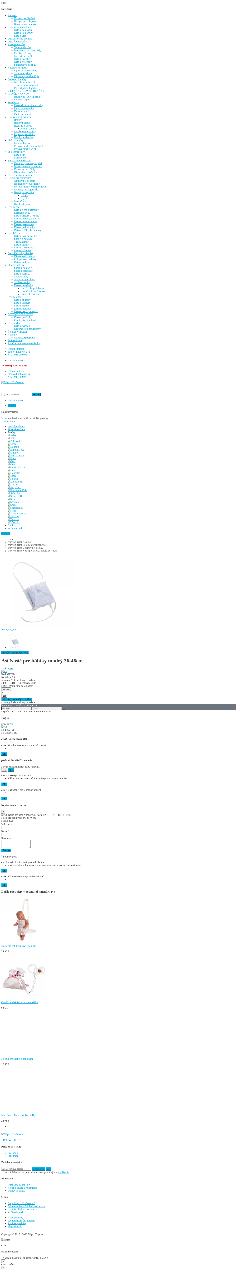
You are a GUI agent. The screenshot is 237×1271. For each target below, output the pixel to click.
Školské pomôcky (23, 267)
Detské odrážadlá (23, 30)
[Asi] (11, 438)
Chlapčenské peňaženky (33, 291)
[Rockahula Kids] (17, 490)
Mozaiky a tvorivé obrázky (28, 50)
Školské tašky (21, 276)
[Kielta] (12, 475)
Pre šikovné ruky (22, 53)
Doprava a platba (16, 1190)
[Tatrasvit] (13, 519)
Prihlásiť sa (38, 1169)
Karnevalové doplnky (25, 24)
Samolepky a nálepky (25, 64)
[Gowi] (12, 464)
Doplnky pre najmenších (26, 189)
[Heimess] (13, 470)
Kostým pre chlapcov (25, 21)
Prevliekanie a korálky (25, 88)
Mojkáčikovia (21, 201)
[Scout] (12, 499)
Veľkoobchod (15, 1212)
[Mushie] (13, 484)
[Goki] (11, 461)
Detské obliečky (22, 299)
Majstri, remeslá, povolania (28, 166)
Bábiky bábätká (22, 122)
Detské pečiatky (22, 59)
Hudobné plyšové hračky (27, 183)
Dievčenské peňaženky (32, 288)
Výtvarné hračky (22, 47)
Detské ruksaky (22, 273)
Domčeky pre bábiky (25, 169)
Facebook (13, 1153)
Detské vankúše (22, 302)
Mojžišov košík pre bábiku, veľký (18, 1115)
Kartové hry (20, 157)
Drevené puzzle (22, 111)
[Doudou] (13, 446)
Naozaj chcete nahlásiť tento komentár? (21, 766)
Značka (5, 668)
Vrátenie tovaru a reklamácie (22, 1187)
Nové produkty (15, 1217)
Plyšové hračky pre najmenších (30, 186)
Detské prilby (21, 35)
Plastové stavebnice (24, 108)
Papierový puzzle (23, 114)
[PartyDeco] (14, 487)
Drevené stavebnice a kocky (28, 105)
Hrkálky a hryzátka (24, 192)
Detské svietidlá (22, 326)
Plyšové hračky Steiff (25, 149)
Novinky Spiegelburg (25, 337)
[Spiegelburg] (15, 507)
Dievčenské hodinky (24, 256)
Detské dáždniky (22, 250)
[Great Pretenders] (17, 467)
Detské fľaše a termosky (26, 209)
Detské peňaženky (23, 285)
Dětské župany (21, 305)
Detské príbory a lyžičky (26, 215)
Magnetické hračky (24, 56)
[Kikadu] (13, 478)
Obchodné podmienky (19, 1184)
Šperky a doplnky (23, 238)
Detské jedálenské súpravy (27, 230)
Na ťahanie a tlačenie (25, 82)
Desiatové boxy (22, 212)
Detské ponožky (22, 308)
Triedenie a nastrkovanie (26, 85)
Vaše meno (7, 824)
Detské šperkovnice (24, 247)
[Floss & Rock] (16, 455)
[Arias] (12, 435)
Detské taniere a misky (25, 221)
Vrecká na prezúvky (24, 279)
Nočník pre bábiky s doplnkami (17, 1058)
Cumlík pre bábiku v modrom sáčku (19, 1002)
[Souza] (12, 504)
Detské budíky (21, 262)
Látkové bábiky (22, 143)
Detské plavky (21, 244)
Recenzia (6, 838)
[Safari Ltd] (14, 493)
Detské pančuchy (23, 317)
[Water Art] (14, 522)
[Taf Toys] (13, 516)
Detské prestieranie (24, 224)
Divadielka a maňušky (25, 172)
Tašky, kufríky (21, 241)
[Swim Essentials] (17, 513)
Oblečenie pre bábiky (25, 131)
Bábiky (18, 119)
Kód (3, 674)
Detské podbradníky (24, 227)
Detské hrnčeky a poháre (27, 218)
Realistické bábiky (23, 125)
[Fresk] (12, 458)
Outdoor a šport (22, 99)
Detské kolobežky (23, 32)
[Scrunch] (13, 502)
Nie (4, 770)
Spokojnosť (7, 820)
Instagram (13, 1155)
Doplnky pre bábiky (24, 134)
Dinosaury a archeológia (26, 76)
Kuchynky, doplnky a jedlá (28, 163)
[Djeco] (12, 444)
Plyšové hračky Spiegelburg (28, 146)
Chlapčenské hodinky (25, 259)
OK (4, 754)
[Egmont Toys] (16, 449)
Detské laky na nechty (25, 236)
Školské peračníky (23, 270)
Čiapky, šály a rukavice (26, 320)
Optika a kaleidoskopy (25, 70)
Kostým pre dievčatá (24, 18)
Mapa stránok (15, 1226)
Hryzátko (25, 198)
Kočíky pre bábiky (23, 137)
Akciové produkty (17, 1223)
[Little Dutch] (15, 481)
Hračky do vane (22, 204)
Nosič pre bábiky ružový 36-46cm (18, 946)
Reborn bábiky (28, 128)
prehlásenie (63, 1172)
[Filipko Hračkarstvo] (12, 382)
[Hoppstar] (14, 473)
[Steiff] (12, 510)
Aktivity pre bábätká (24, 180)
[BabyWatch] (15, 441)
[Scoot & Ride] (16, 496)
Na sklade (6, 677)
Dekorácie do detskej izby (27, 328)
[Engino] (13, 452)
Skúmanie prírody (23, 73)
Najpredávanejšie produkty (21, 1220)
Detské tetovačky (23, 61)
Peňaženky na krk (30, 294)
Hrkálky (25, 195)
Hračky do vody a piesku (27, 96)
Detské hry (19, 154)
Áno (11, 770)
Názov (5, 831)
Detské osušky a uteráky (26, 311)
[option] (24, 925)
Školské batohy (22, 282)
